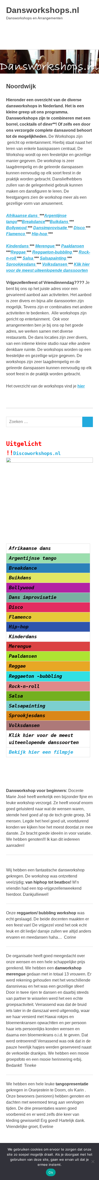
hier (81, 386)
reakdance (24, 568)
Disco (80, 228)
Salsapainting (53, 258)
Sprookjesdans (21, 264)
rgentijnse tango (34, 558)
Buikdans (59, 222)
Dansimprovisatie (50, 228)
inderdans (24, 636)
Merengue (45, 246)
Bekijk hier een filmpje (41, 752)
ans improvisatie (34, 597)
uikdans (21, 577)
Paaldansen (72, 246)
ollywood (23, 587)
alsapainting (28, 706)
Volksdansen (55, 264)
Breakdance (33, 222)
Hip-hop (40, 234)
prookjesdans (28, 715)
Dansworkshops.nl (42, 10)
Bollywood (17, 228)
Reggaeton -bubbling (35, 676)
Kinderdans (18, 246)
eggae (19, 666)
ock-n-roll (26, 686)
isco (17, 607)
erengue (21, 646)
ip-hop (20, 626)
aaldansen (24, 656)
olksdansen (26, 725)
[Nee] (92, 1161)
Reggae (19, 252)
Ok (50, 1172)
